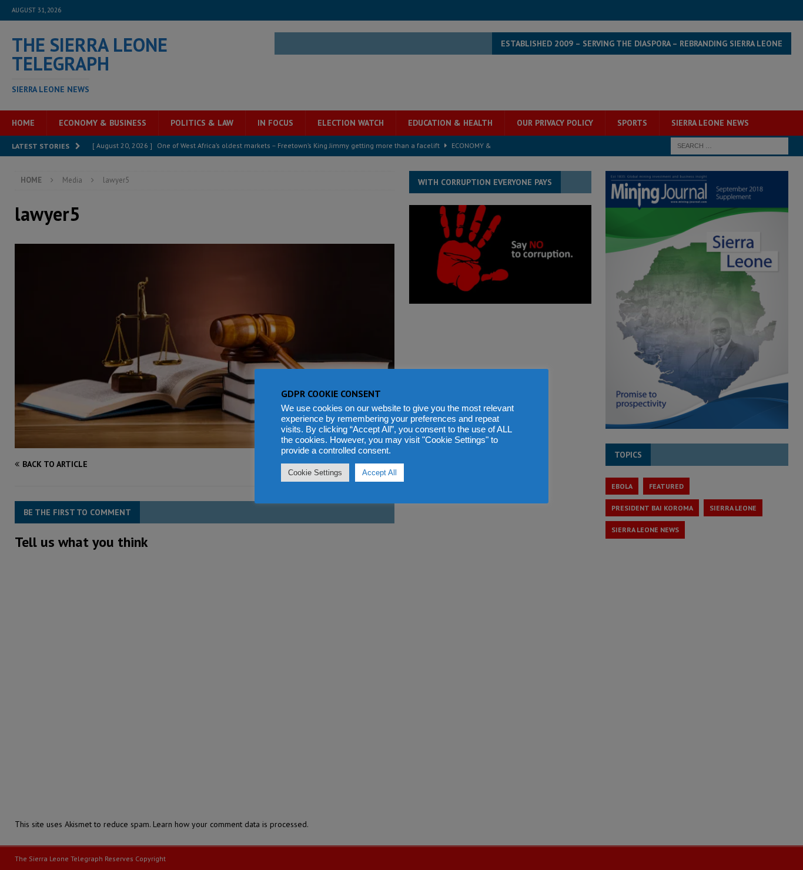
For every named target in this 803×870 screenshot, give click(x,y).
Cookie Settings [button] (315, 472)
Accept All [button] (379, 472)
